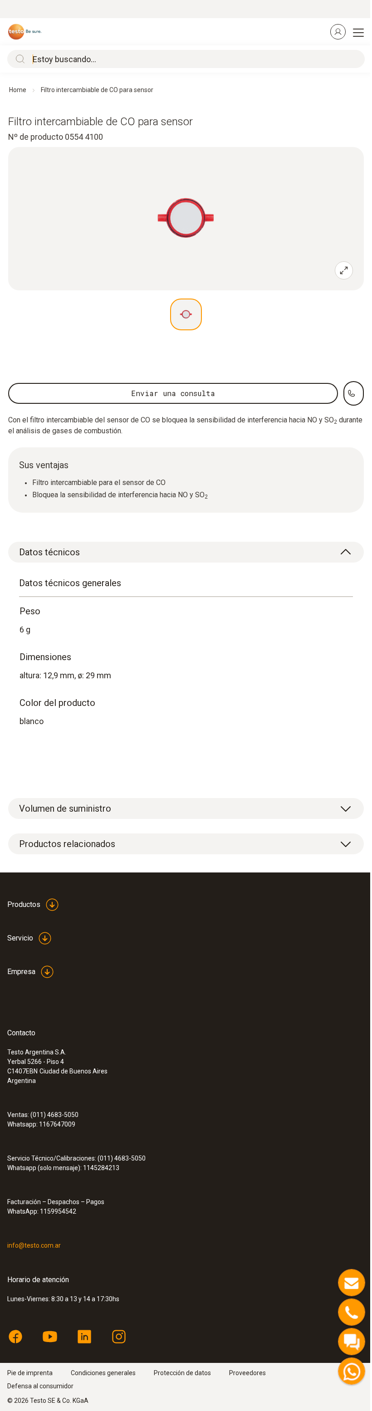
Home (17, 89)
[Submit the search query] (18, 59)
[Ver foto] (186, 314)
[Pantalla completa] (344, 270)
